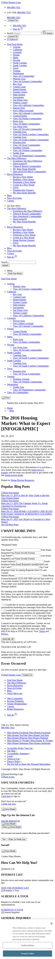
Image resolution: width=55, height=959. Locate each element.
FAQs (15, 187)
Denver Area (19, 108)
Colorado (17, 52)
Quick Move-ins (14, 693)
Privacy (4, 634)
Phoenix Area (19, 78)
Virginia (16, 71)
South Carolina (20, 65)
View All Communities (23, 76)
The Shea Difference (16, 158)
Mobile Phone (27, 581)
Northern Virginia (21, 147)
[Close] (6, 397)
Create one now (8, 804)
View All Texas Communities (26, 145)
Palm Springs (19, 94)
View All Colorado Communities (28, 113)
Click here (6, 796)
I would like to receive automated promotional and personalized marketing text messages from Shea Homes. (27, 606)
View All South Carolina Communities (31, 139)
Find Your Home (15, 44)
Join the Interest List (10, 821)
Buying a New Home (23, 177)
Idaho (15, 57)
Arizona (16, 47)
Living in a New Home (23, 185)
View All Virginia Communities (27, 150)
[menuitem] (33, 161)
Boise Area (18, 121)
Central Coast (19, 86)
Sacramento (18, 97)
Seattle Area (18, 153)
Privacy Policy (14, 761)
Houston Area (19, 142)
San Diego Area (20, 100)
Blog (9, 195)
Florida (16, 55)
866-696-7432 (13, 7)
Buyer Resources (15, 174)
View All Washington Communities (29, 155)
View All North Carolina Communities (31, 134)
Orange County (20, 92)
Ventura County (20, 102)
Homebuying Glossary (23, 190)
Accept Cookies (27, 953)
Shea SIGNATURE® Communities (29, 171)
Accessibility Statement (18, 753)
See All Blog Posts (9, 524)
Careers (10, 200)
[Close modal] (8, 809)
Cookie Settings (27, 945)
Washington (18, 73)
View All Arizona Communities (27, 81)
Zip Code (24, 570)
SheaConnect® (20, 163)
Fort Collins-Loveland (23, 110)
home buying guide (14, 475)
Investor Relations (15, 701)
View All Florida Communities (27, 118)
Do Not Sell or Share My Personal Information (28, 764)
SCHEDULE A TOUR (12, 909)
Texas (15, 68)
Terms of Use (13, 759)
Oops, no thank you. (17, 839)
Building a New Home (23, 179)
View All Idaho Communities (26, 124)
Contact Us (13, 20)
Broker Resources (15, 709)
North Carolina (20, 63)
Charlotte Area (19, 132)
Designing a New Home (24, 182)
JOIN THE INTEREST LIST (15, 888)
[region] (27, 939)
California (17, 49)
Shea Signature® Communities (27, 216)
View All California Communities (28, 105)
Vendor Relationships (17, 703)
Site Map (11, 751)
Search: (5, 262)
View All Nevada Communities (27, 129)
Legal (9, 756)
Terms (42, 631)
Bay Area (17, 84)
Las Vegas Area (20, 126)
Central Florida (20, 116)
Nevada (16, 60)
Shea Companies (15, 698)
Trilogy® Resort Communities (27, 166)
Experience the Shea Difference (27, 161)
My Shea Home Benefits (24, 169)
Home (10, 408)
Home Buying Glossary (24, 240)
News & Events (14, 198)
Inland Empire (19, 89)
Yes (4, 839)
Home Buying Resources (22, 480)
